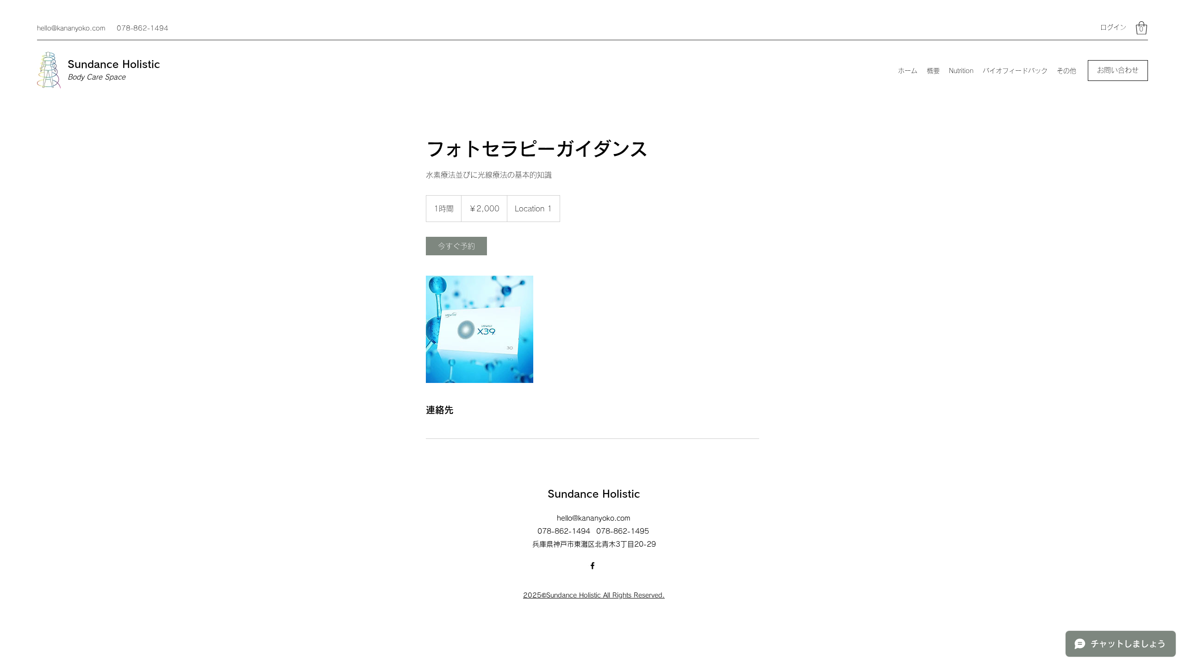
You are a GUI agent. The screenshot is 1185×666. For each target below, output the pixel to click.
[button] (1141, 28)
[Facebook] (592, 565)
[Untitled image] (479, 329)
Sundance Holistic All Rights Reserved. (605, 595)
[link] (456, 246)
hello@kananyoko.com (71, 28)
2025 (532, 595)
